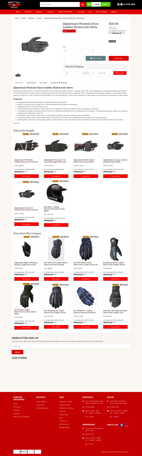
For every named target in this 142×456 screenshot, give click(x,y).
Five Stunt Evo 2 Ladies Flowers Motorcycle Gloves (85, 312)
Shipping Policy (64, 405)
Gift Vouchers (64, 424)
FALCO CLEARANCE (101, 12)
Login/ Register (41, 402)
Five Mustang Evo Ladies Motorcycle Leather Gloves (55, 312)
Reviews (54, 83)
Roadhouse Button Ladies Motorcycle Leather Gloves (114, 264)
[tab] (19, 83)
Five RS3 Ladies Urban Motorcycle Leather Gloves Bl (86, 264)
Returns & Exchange (66, 408)
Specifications (31, 83)
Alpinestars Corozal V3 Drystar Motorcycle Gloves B (26, 209)
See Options (26, 176)
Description (19, 83)
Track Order (40, 405)
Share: (66, 31)
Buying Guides (64, 427)
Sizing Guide (63, 414)
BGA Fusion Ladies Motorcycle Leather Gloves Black (25, 312)
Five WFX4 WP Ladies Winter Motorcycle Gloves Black (56, 264)
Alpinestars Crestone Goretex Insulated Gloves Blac (115, 161)
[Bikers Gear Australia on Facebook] (121, 424)
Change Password (42, 408)
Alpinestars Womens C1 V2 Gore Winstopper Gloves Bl (55, 161)
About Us (62, 411)
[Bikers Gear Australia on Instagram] (126, 424)
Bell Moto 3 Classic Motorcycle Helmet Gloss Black (54, 209)
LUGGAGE (50, 12)
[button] (119, 58)
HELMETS (39, 12)
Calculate (120, 73)
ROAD (18, 12)
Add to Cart (96, 58)
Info (123, 33)
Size (64, 47)
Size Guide (43, 83)
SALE (90, 12)
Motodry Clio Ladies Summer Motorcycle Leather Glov (115, 312)
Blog (60, 418)
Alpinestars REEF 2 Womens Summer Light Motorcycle (25, 264)
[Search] (83, 4)
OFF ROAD (28, 12)
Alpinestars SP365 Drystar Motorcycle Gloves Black (84, 161)
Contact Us (63, 421)
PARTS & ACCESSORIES (65, 12)
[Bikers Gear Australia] (14, 5)
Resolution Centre (65, 402)
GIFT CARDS (81, 12)
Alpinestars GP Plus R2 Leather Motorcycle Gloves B (26, 161)
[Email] (118, 4)
